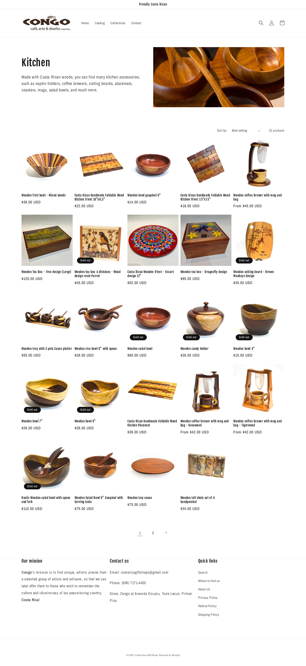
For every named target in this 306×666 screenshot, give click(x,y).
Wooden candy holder (194, 349)
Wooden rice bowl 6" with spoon (96, 349)
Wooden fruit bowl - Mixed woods (44, 195)
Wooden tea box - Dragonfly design (203, 272)
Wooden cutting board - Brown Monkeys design (253, 274)
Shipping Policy (208, 614)
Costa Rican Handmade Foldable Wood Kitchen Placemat (152, 423)
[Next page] (166, 532)
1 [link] (140, 532)
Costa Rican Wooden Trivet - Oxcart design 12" (150, 274)
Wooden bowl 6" (85, 421)
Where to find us (209, 581)
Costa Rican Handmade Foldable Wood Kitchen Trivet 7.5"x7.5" (205, 197)
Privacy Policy (208, 597)
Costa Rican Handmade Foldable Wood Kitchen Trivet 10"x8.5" (99, 197)
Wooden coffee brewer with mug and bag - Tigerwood (257, 423)
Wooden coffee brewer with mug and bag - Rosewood (204, 423)
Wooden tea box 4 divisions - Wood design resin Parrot (98, 274)
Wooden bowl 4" (244, 349)
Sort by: (222, 130)
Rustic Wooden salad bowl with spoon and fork (46, 500)
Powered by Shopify (169, 655)
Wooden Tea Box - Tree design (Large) (46, 272)
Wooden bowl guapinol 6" (144, 195)
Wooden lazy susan (139, 498)
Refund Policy (207, 606)
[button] (261, 23)
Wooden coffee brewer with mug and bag (257, 197)
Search (203, 572)
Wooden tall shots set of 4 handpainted (197, 500)
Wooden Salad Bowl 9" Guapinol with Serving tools (99, 500)
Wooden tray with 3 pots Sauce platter (47, 349)
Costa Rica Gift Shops (146, 655)
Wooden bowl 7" (32, 421)
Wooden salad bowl (139, 349)
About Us (204, 589)
